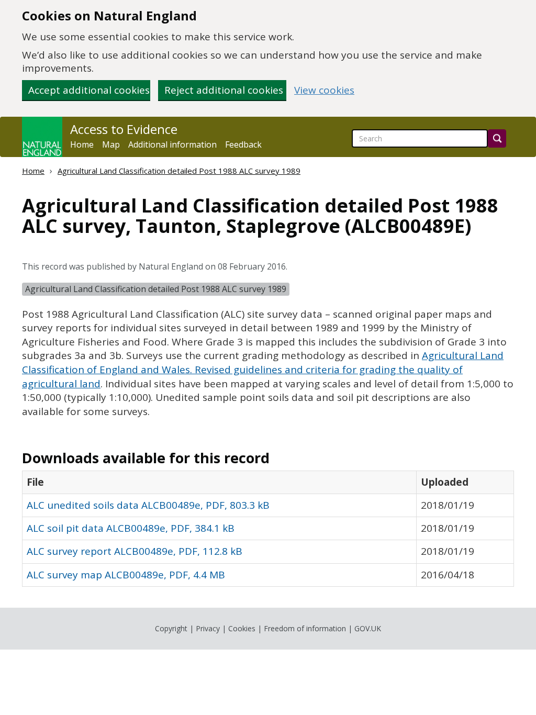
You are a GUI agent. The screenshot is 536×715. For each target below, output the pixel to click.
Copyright (171, 628)
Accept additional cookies (89, 90)
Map (111, 144)
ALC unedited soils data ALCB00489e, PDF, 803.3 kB (148, 505)
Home (82, 144)
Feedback (243, 144)
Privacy (208, 628)
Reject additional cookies (223, 90)
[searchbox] (420, 138)
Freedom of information (305, 628)
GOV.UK (367, 628)
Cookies (241, 628)
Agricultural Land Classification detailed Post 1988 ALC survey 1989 (179, 170)
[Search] (497, 138)
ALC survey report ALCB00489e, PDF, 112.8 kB (134, 551)
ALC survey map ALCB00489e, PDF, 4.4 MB (126, 575)
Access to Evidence (123, 129)
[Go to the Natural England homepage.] (42, 137)
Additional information (172, 144)
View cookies (324, 90)
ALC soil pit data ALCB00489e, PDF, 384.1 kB (130, 528)
